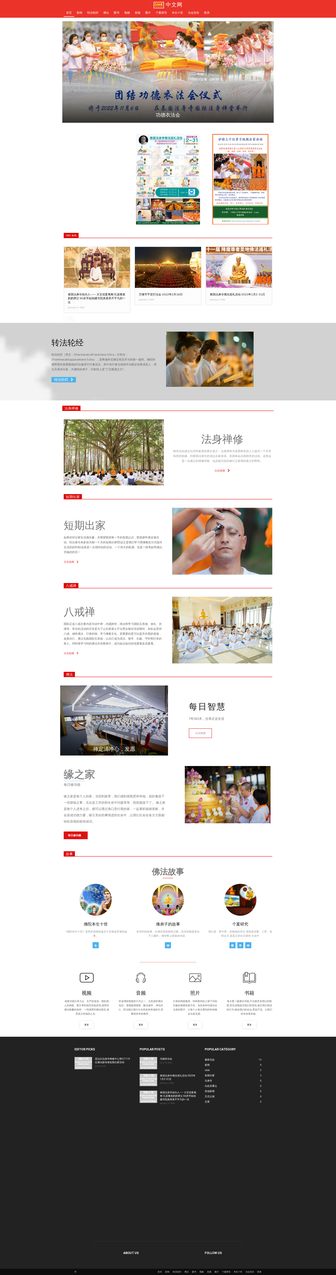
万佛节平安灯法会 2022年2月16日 (161, 294)
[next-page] (71, 319)
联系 (259, 1271)
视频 (202, 1271)
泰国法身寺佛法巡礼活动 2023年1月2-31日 (237, 294)
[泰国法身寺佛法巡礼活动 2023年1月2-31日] (239, 267)
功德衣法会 (166, 1058)
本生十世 (238, 1271)
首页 (160, 1271)
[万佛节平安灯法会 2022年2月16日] (168, 267)
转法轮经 (177, 1271)
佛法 (69, 674)
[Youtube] (168, 945)
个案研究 (226, 1271)
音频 (209, 1271)
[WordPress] (240, 945)
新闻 (167, 1271)
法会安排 (250, 1271)
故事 (69, 854)
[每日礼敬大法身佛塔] (171, 72)
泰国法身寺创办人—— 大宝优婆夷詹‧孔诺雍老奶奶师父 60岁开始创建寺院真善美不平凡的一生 (96, 298)
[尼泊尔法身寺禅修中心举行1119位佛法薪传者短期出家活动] (83, 1063)
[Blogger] (96, 945)
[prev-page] (66, 319)
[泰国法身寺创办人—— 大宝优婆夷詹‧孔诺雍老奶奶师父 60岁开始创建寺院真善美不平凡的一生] (97, 267)
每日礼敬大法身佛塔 (171, 115)
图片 (217, 1271)
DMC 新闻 (71, 235)
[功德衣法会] (148, 1063)
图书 (194, 1271)
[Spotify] (232, 945)
